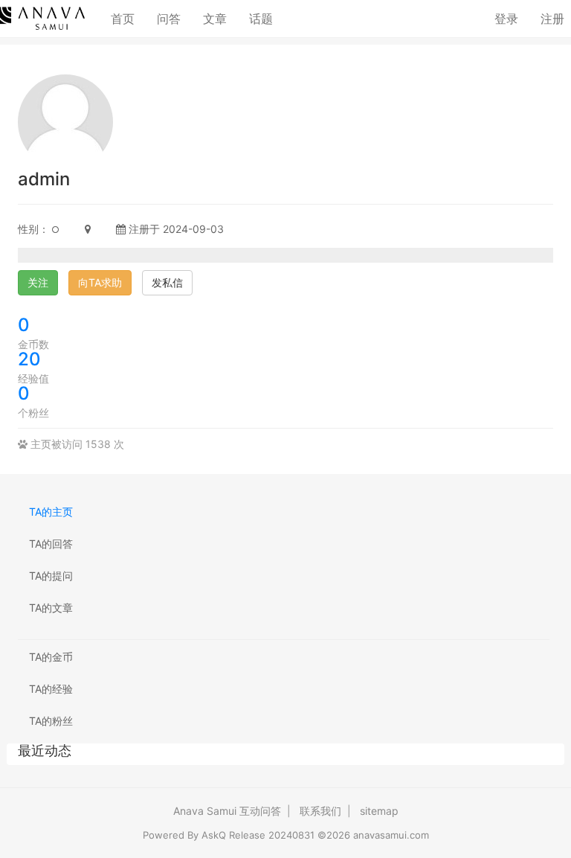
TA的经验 (51, 688)
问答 (169, 18)
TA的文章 (51, 607)
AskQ (213, 835)
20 (29, 359)
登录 (506, 18)
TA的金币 (51, 656)
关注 (38, 282)
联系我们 (320, 810)
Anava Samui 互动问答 (227, 810)
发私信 (167, 282)
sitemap (379, 810)
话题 (261, 18)
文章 (215, 18)
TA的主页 (51, 511)
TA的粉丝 (51, 720)
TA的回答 (51, 543)
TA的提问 (51, 575)
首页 (128, 18)
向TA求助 (100, 282)
